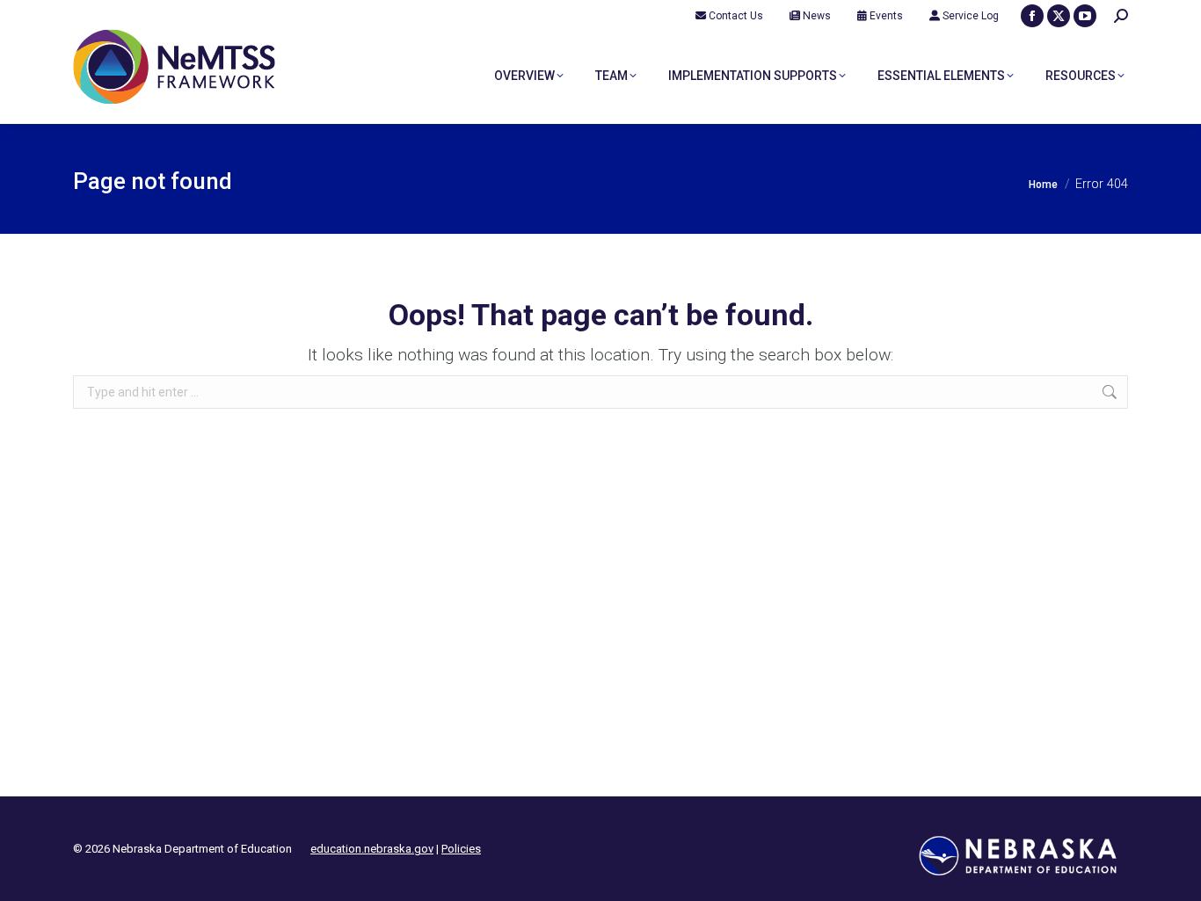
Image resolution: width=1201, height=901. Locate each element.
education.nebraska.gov (371, 848)
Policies (461, 848)
